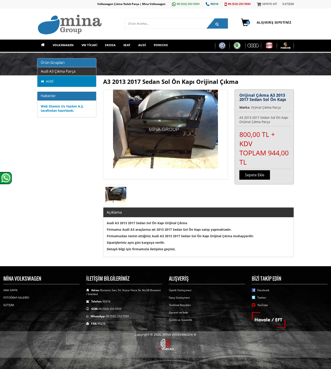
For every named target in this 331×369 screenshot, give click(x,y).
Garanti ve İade (178, 312)
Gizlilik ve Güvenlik (180, 320)
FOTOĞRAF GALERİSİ (16, 298)
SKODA (110, 45)
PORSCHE (161, 45)
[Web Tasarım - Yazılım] (165, 344)
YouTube (262, 305)
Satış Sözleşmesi (179, 298)
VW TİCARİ (89, 45)
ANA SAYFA (10, 290)
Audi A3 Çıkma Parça (58, 71)
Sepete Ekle (254, 174)
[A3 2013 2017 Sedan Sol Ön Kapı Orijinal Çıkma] (165, 134)
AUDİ (142, 45)
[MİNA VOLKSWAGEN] (77, 25)
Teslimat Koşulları (180, 305)
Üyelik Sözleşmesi (180, 290)
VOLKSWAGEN (63, 45)
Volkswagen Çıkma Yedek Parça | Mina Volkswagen (131, 4)
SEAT (127, 45)
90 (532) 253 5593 (188, 4)
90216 (214, 4)
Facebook (263, 290)
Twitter (261, 298)
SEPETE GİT (269, 4)
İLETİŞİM (288, 4)
